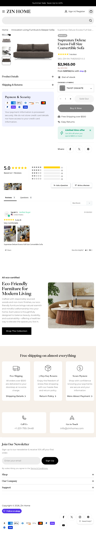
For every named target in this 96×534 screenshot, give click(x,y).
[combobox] (48, 20)
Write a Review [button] (84, 185)
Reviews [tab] (8, 197)
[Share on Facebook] (70, 149)
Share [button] (9, 250)
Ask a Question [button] (62, 185)
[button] (86, 250)
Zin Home (18, 11)
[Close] (90, 130)
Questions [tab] (24, 197)
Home (5, 30)
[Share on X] (79, 149)
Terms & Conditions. (39, 468)
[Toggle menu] (3, 11)
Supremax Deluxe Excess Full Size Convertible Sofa (23, 244)
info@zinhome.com (72, 428)
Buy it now (76, 108)
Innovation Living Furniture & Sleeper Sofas (32, 30)
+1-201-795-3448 (24, 428)
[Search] (90, 20)
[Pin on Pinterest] (88, 149)
